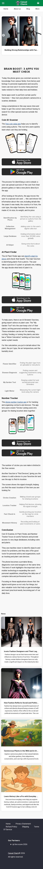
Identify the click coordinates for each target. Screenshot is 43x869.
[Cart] (39, 3)
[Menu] (3, 3)
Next (39, 35)
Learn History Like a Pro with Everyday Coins (21, 796)
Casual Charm (13, 853)
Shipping (25, 827)
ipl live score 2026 (20, 844)
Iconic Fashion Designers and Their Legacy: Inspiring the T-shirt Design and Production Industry (21, 651)
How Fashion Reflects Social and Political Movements (21, 703)
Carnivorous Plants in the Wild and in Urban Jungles (21, 751)
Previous (3, 35)
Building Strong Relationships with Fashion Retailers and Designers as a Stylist (21, 50)
